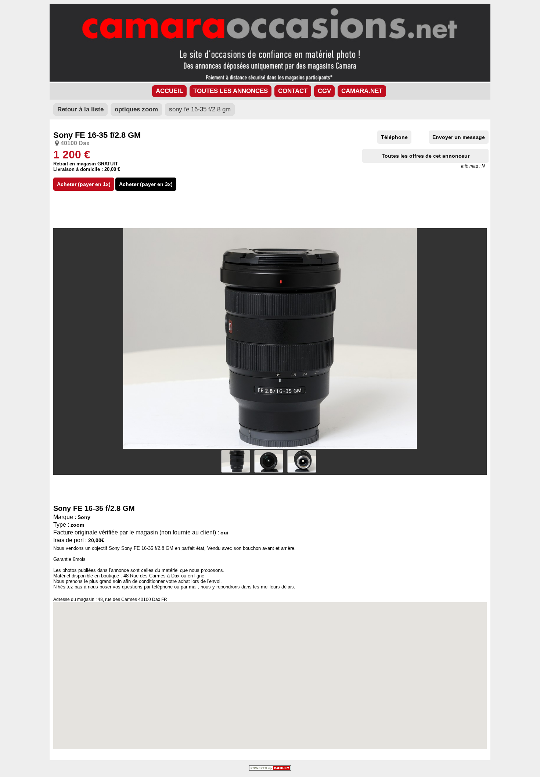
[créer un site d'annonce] (270, 769)
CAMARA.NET (361, 90)
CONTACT (292, 90)
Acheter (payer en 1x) (84, 184)
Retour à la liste (80, 109)
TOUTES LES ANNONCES (230, 90)
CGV (324, 90)
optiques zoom (136, 109)
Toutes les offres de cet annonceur (425, 156)
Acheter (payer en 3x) (146, 184)
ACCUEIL (169, 90)
